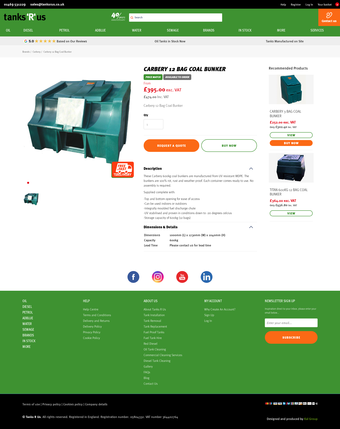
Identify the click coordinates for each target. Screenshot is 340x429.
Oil (8, 30)
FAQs (147, 372)
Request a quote (171, 145)
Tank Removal (152, 320)
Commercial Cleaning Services (163, 355)
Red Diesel (150, 343)
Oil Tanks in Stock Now (170, 41)
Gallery (148, 366)
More (281, 30)
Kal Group (311, 418)
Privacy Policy (91, 332)
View (291, 135)
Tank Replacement (155, 326)
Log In (309, 4)
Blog (146, 378)
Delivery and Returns (96, 320)
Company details (96, 404)
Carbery (37, 51)
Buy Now (229, 145)
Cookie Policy (91, 338)
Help (283, 4)
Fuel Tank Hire (153, 338)
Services (317, 30)
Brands (209, 30)
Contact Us (151, 383)
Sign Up (209, 315)
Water (136, 30)
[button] (28, 183)
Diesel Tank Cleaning (157, 360)
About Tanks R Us (155, 309)
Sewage (172, 30)
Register (296, 4)
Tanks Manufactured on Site (285, 41)
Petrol (64, 30)
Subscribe (291, 337)
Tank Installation (154, 315)
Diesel (28, 30)
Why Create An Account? (220, 309)
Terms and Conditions (97, 315)
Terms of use (31, 404)
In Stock (244, 30)
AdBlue (100, 30)
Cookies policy (73, 404)
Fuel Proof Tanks (154, 332)
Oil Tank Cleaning (155, 349)
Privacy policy (51, 404)
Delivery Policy (92, 326)
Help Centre (90, 309)
